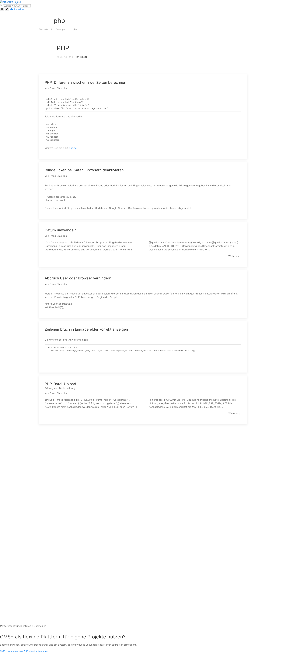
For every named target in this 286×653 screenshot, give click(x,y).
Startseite (44, 29)
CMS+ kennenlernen (11, 651)
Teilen (83, 57)
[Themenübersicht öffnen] (2, 9)
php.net (73, 147)
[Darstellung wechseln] (7, 9)
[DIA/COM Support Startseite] (143, 2)
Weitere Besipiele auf (57, 147)
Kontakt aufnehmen (37, 651)
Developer (61, 29)
